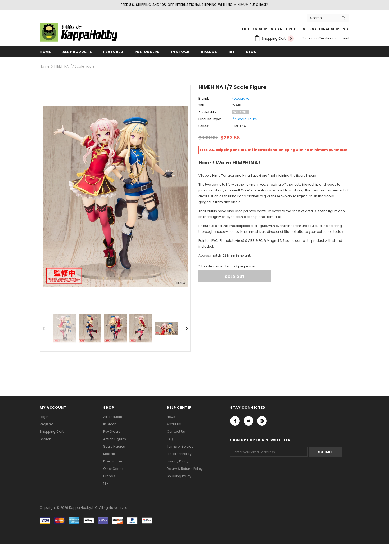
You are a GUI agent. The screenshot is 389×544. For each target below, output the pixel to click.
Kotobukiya (241, 98)
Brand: (203, 98)
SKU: (201, 105)
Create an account (333, 38)
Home (44, 66)
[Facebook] (235, 421)
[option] (115, 196)
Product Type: (209, 119)
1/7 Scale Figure (244, 119)
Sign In (308, 38)
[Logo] (79, 32)
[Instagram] (262, 421)
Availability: (207, 112)
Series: (203, 126)
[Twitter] (248, 421)
